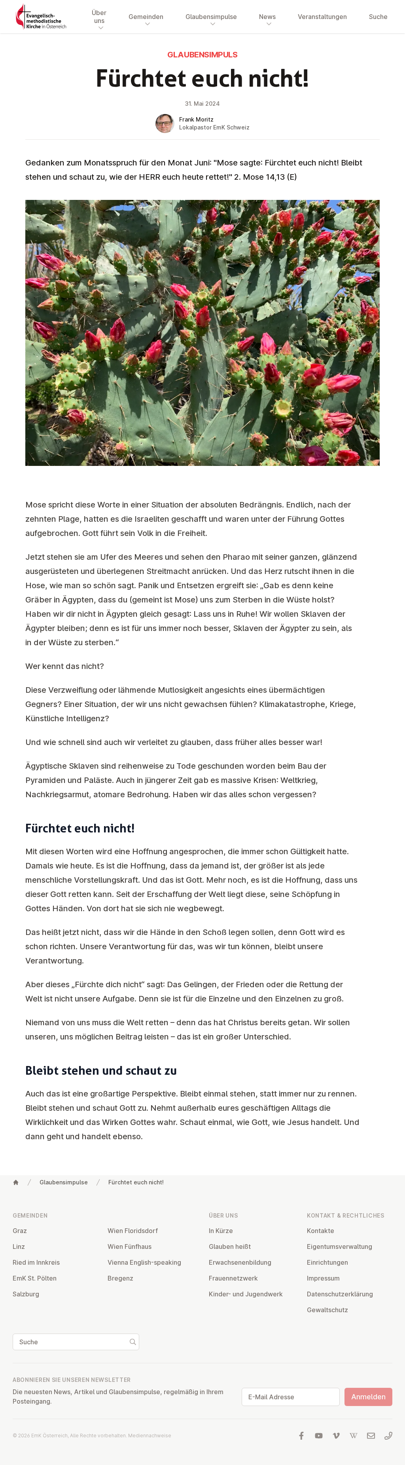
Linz (19, 1246)
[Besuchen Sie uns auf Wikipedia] (354, 1436)
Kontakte (320, 1231)
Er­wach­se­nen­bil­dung (240, 1262)
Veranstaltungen (322, 17)
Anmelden (368, 1397)
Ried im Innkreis (36, 1262)
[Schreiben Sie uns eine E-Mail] (371, 1436)
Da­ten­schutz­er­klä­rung (340, 1294)
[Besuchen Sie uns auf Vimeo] (336, 1436)
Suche (378, 17)
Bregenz (120, 1278)
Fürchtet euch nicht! (136, 1182)
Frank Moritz (196, 119)
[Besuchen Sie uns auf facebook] (301, 1436)
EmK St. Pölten (35, 1278)
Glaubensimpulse (64, 1182)
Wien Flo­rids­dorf (133, 1231)
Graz (20, 1231)
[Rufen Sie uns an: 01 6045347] (388, 1436)
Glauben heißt (230, 1246)
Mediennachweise (149, 1435)
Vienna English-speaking (144, 1262)
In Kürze (221, 1231)
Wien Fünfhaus (129, 1246)
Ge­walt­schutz (327, 1310)
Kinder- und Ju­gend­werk (246, 1294)
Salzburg (26, 1294)
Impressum (323, 1278)
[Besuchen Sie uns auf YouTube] (319, 1436)
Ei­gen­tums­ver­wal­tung (339, 1246)
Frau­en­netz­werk (233, 1278)
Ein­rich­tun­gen (327, 1262)
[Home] (16, 1182)
